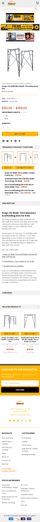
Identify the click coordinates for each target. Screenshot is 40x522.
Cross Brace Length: (14, 112)
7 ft (6, 116)
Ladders (25, 441)
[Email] (7, 141)
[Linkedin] (15, 141)
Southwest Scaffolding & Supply (10, 486)
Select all (7, 168)
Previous (33, 307)
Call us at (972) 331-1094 (20, 415)
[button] (20, 18)
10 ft (6, 119)
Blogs (4, 453)
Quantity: (6, 123)
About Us (5, 457)
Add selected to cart (24, 168)
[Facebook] (3, 141)
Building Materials (28, 454)
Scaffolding (26, 438)
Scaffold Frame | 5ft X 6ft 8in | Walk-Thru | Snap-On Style (30, 339)
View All (23, 505)
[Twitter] (11, 141)
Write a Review (7, 91)
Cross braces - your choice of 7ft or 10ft (18, 261)
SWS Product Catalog (7, 442)
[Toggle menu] (3, 3)
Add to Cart (10, 334)
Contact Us (6, 460)
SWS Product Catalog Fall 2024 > (9, 470)
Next (37, 307)
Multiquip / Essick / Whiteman (28, 489)
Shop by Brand (7, 438)
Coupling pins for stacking (13, 266)
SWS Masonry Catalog (7, 448)
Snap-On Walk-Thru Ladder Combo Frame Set (10, 339)
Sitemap (5, 464)
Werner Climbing (8, 503)
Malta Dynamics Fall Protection (9, 498)
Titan (23, 501)
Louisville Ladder (27, 494)
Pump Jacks (26, 445)
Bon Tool (24, 485)
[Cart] (37, 3)
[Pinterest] (19, 141)
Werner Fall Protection (29, 498)
